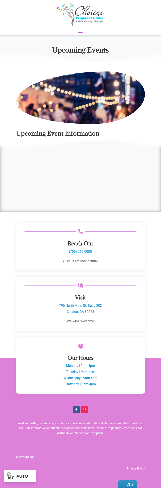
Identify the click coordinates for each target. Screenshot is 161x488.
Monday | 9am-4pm (80, 366)
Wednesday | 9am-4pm (80, 378)
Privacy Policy (136, 468)
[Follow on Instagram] (84, 409)
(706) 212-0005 (80, 252)
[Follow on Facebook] (76, 409)
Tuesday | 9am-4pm (80, 372)
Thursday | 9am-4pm (80, 384)
